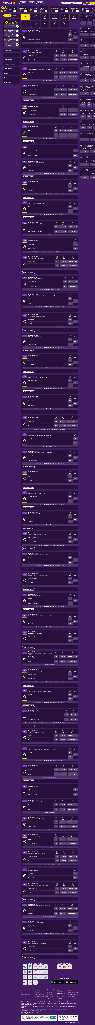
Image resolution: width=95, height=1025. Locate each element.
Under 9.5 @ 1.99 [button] (73, 860)
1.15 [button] (67, 714)
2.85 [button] (70, 623)
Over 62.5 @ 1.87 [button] (73, 227)
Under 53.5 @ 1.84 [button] (72, 114)
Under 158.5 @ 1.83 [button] (72, 843)
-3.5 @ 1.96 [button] (63, 425)
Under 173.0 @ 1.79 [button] (72, 739)
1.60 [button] (70, 946)
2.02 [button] (70, 385)
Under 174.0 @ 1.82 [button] (72, 809)
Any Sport (26, 18)
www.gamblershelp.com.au (27, 1004)
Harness (6, 73)
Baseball (45, 18)
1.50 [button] (56, 774)
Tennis (64, 25)
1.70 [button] (70, 517)
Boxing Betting (60, 995)
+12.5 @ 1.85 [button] (63, 843)
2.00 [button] (83, 116)
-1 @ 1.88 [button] (63, 59)
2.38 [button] (70, 319)
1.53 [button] (85, 93)
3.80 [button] (75, 600)
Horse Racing (49, 992)
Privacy (22, 992)
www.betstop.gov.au (26, 1019)
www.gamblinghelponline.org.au (68, 1003)
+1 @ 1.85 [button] (63, 55)
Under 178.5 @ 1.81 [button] (72, 77)
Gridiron (26, 25)
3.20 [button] (89, 127)
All (6, 22)
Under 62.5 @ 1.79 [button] (72, 231)
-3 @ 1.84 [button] (63, 822)
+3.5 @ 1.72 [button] (63, 421)
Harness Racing (49, 990)
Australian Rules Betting (60, 989)
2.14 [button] (85, 151)
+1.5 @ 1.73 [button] (63, 860)
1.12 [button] (75, 789)
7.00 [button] (70, 537)
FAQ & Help (37, 992)
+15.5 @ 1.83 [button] (74, 719)
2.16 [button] (85, 177)
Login (86, 2)
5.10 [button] (75, 794)
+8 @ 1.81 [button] (62, 804)
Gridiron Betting (71, 989)
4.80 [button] (70, 582)
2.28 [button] (83, 105)
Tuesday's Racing (8, 59)
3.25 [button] (75, 754)
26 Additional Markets (28, 197)
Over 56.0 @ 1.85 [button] (73, 769)
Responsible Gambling (39, 994)
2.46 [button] (70, 405)
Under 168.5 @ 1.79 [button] (72, 661)
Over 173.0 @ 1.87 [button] (72, 735)
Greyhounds (7, 77)
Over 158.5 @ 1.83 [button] (72, 839)
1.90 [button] (75, 438)
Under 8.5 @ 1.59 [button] (73, 286)
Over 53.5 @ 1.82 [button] (73, 110)
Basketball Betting (61, 993)
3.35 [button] (75, 676)
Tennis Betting (71, 998)
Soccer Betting (71, 996)
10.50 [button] (70, 603)
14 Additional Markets (28, 46)
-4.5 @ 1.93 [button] (63, 135)
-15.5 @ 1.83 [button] (73, 714)
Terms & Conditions (39, 989)
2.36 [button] (75, 155)
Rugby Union (45, 25)
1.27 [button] (70, 598)
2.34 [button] (85, 164)
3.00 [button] (89, 116)
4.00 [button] (56, 735)
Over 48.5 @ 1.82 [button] (72, 130)
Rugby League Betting (73, 994)
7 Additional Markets (28, 726)
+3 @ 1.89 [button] (63, 826)
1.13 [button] (56, 839)
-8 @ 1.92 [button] (62, 809)
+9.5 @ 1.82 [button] (63, 89)
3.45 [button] (70, 678)
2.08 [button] (70, 211)
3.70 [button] (85, 57)
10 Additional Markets (28, 100)
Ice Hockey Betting (72, 990)
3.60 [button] (70, 339)
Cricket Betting (60, 996)
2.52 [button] (85, 80)
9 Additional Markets (28, 466)
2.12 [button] (56, 826)
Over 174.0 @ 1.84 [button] (72, 804)
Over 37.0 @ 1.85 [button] (73, 55)
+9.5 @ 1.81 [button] (62, 735)
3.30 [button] (75, 321)
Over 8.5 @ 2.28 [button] (73, 281)
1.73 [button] (70, 699)
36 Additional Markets (28, 272)
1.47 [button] (70, 636)
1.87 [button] (85, 34)
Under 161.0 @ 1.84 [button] (72, 826)
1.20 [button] (56, 739)
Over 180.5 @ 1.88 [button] (72, 908)
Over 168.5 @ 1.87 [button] (72, 656)
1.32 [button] (70, 360)
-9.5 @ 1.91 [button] (63, 94)
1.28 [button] (56, 809)
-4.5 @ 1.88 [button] (63, 231)
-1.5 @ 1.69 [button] (63, 888)
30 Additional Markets (28, 507)
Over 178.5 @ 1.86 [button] (72, 72)
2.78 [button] (56, 77)
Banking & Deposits (25, 994)
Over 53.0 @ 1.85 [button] (73, 89)
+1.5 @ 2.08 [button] (63, 892)
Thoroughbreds (8, 68)
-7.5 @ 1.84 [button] (62, 72)
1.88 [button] (70, 476)
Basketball (54, 18)
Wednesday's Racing (9, 64)
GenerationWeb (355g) (74, 1022)
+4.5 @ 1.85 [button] (63, 227)
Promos (40, 2)
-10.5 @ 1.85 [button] (62, 908)
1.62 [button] (75, 248)
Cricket (74, 18)
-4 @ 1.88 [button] (63, 774)
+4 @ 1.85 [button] (63, 769)
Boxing (64, 18)
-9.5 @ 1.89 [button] (62, 739)
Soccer (54, 25)
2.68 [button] (75, 560)
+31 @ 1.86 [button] (63, 110)
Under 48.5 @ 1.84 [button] (72, 135)
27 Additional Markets (28, 176)
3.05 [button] (75, 580)
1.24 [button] (57, 94)
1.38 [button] (85, 45)
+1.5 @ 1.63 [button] (63, 261)
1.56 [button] (57, 265)
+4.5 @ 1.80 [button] (63, 130)
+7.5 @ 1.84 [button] (63, 77)
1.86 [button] (57, 59)
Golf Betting (59, 998)
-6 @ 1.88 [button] (62, 656)
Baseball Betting (60, 991)
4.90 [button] (70, 640)
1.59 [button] (83, 23)
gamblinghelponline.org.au (64, 1019)
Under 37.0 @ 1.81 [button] (72, 59)
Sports (31, 2)
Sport (16, 15)
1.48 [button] (56, 135)
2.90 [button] (89, 23)
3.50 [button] (75, 301)
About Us (23, 989)
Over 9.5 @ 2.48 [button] (73, 261)
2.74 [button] (70, 170)
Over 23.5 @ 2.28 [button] (72, 421)
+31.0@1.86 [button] (84, 69)
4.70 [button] (70, 501)
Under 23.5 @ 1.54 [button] (72, 425)
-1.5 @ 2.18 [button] (63, 265)
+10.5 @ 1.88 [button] (63, 913)
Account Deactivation (39, 996)
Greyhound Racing (50, 989)
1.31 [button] (70, 541)
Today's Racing (7, 50)
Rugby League (35, 25)
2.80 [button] (83, 127)
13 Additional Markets (28, 609)
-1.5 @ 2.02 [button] (63, 856)
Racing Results (7, 82)
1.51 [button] (56, 425)
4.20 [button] (75, 539)
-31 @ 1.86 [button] (63, 114)
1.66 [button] (65, 286)
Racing (23, 2)
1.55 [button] (70, 298)
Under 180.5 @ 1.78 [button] (72, 913)
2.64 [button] (75, 621)
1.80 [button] (75, 443)
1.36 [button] (56, 656)
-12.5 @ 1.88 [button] (63, 839)
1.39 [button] (56, 231)
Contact (23, 990)
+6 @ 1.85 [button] (62, 661)
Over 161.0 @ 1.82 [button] (72, 822)
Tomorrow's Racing (8, 55)
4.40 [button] (75, 362)
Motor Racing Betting (73, 992)
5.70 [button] (70, 39)
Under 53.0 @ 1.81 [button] (72, 94)
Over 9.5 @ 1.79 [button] (73, 856)
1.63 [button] (56, 822)
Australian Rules (35, 18)
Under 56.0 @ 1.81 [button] (72, 774)
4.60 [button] (70, 303)
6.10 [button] (70, 364)
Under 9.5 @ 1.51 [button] (73, 265)
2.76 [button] (75, 458)
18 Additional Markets (28, 310)
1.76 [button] (70, 757)
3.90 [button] (70, 694)
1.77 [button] (70, 344)
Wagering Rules (38, 990)
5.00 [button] (56, 843)
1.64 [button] (70, 578)
